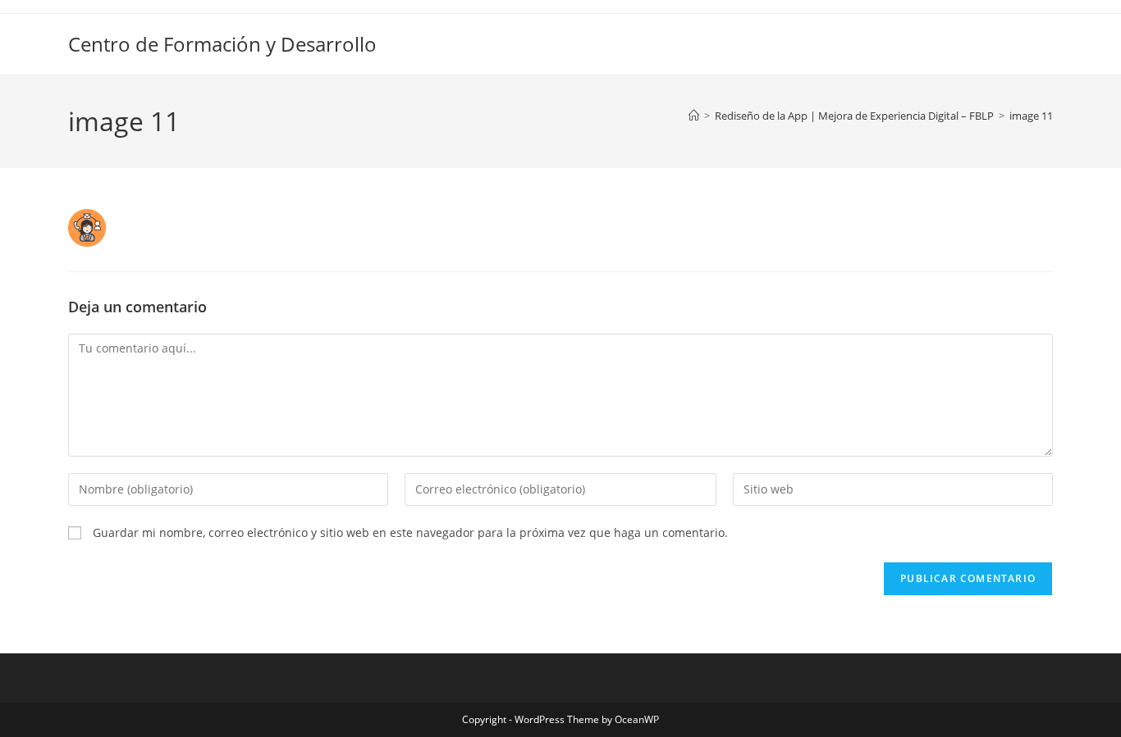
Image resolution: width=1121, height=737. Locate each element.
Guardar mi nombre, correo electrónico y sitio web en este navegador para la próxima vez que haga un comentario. (410, 532)
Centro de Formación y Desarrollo (222, 43)
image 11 (1031, 115)
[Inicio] (694, 115)
